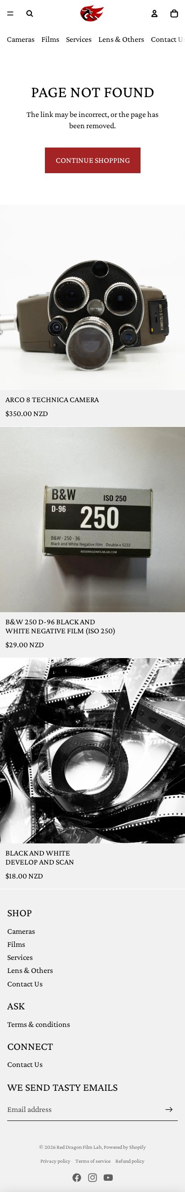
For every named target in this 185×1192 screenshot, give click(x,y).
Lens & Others (121, 39)
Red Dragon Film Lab (79, 1147)
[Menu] (10, 13)
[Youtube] (108, 1177)
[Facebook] (76, 1177)
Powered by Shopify (125, 1147)
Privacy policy (55, 1161)
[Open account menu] (154, 13)
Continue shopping (93, 160)
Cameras (21, 39)
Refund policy (130, 1161)
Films (50, 39)
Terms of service (92, 1161)
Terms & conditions (38, 1024)
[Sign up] (169, 1109)
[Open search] (30, 13)
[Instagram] (92, 1177)
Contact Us (25, 983)
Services (79, 39)
